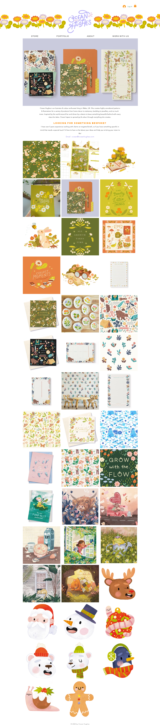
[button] (135, 5)
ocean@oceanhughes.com (83, 137)
